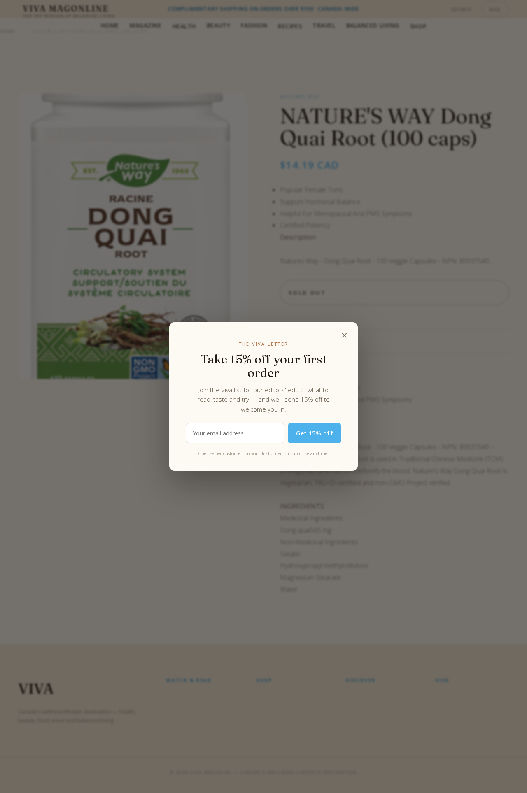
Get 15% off (314, 433)
